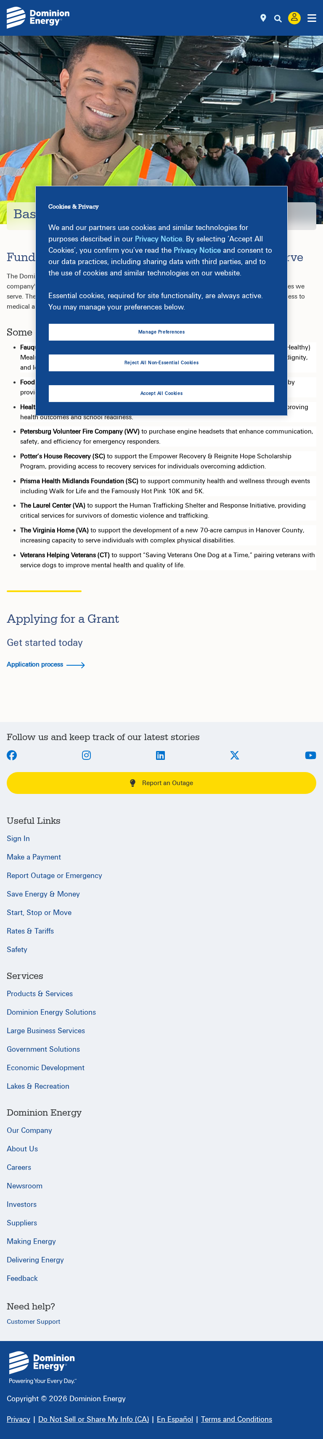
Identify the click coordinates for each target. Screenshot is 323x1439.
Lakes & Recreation (38, 1086)
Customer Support (33, 1321)
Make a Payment (34, 857)
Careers (19, 1167)
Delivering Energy (35, 1260)
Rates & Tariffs (30, 931)
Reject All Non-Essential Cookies (161, 362)
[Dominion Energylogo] (38, 18)
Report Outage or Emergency (54, 875)
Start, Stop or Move (39, 912)
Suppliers (22, 1223)
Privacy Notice (158, 239)
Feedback (22, 1278)
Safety (17, 949)
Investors (22, 1204)
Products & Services (40, 993)
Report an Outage (167, 783)
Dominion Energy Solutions (51, 1012)
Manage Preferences (161, 332)
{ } (43, 1367)
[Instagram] (86, 756)
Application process (35, 664)
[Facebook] (12, 756)
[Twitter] (235, 756)
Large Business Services (46, 1030)
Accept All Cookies (161, 393)
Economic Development (46, 1067)
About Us (22, 1149)
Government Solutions (43, 1049)
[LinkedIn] (160, 756)
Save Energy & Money (43, 894)
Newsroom (24, 1186)
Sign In (18, 838)
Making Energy (31, 1241)
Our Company (29, 1130)
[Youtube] (310, 756)
